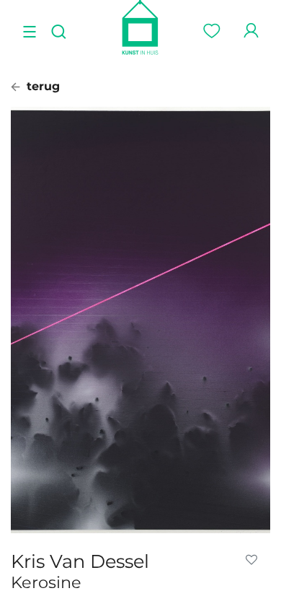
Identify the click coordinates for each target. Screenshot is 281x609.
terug (41, 86)
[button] (254, 560)
